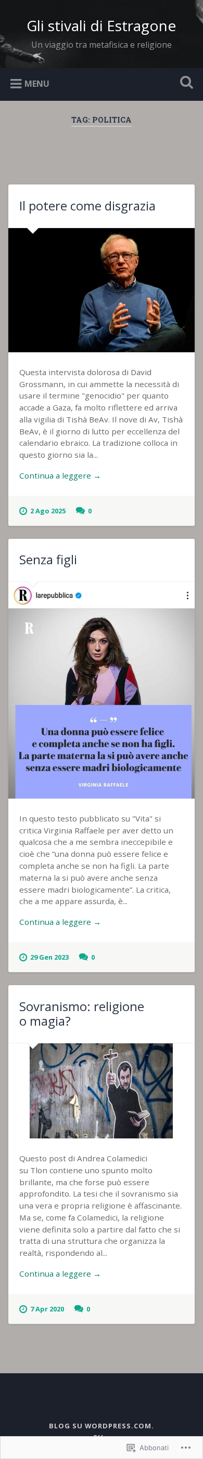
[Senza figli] (101, 690)
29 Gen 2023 (49, 957)
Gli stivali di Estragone (101, 25)
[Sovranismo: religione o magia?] (101, 1090)
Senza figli (48, 559)
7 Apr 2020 (47, 1309)
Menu (36, 83)
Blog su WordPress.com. (101, 1425)
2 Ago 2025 (48, 510)
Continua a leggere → (60, 475)
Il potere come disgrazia (87, 205)
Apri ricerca (184, 83)
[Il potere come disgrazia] (101, 290)
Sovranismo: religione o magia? (81, 1014)
